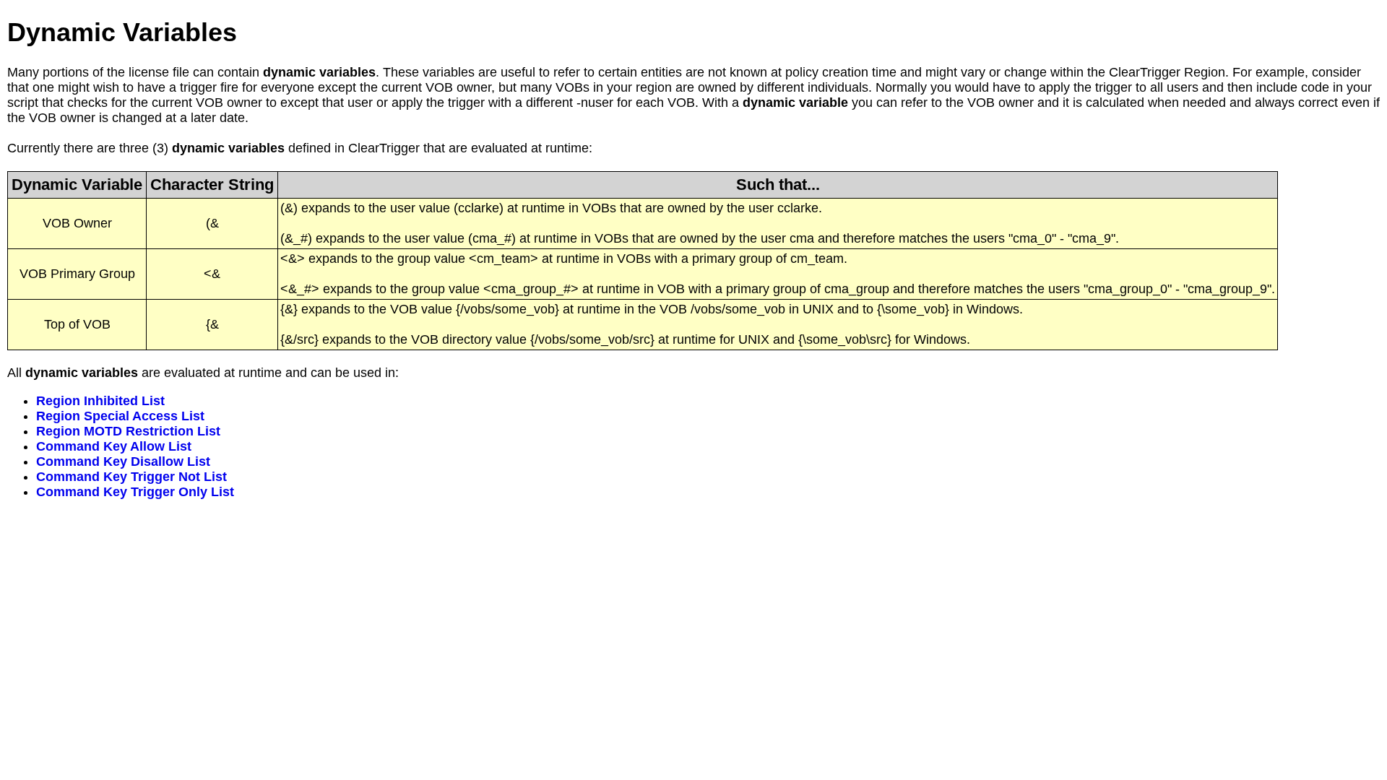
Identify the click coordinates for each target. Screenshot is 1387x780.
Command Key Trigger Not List (131, 476)
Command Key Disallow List (123, 461)
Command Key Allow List (113, 446)
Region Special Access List (120, 416)
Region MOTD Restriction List (128, 431)
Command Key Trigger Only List (135, 492)
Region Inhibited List (100, 401)
